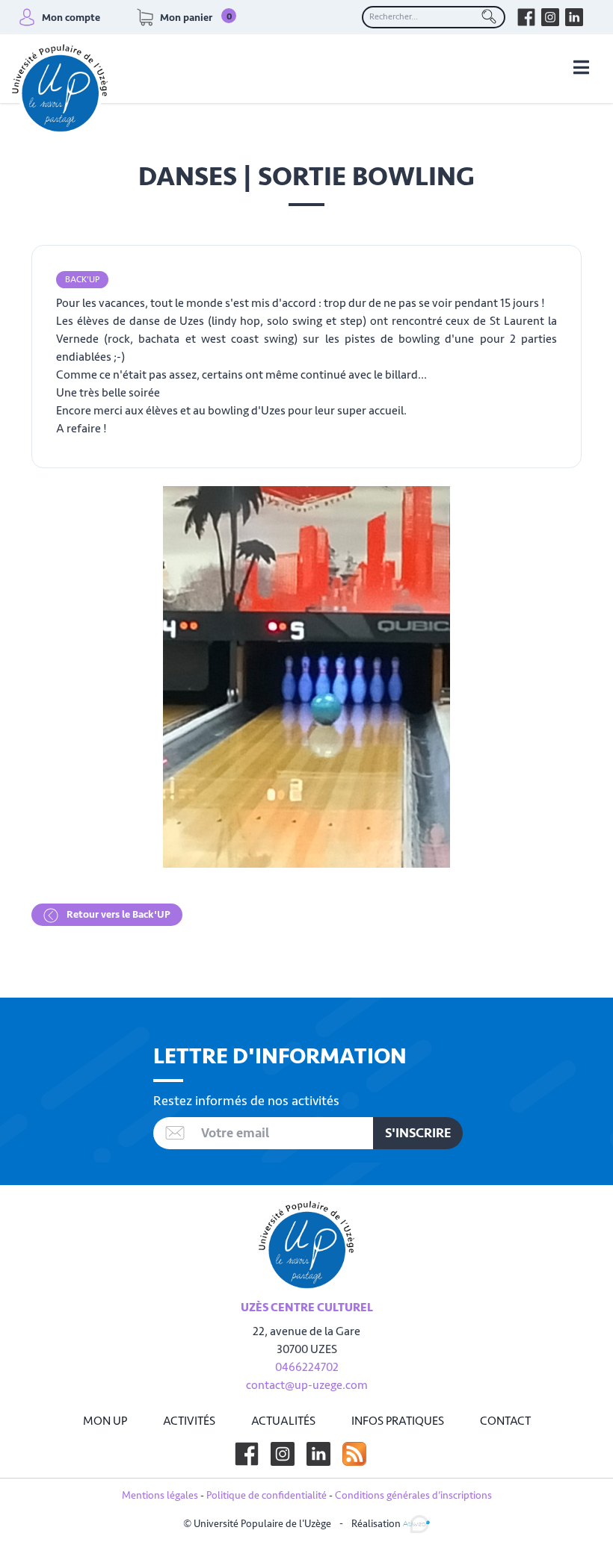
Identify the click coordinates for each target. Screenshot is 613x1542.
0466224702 (307, 1367)
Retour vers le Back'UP (117, 914)
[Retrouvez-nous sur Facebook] (526, 17)
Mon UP (105, 1421)
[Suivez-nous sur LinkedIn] (318, 1454)
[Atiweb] (416, 1523)
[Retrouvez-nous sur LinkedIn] (574, 17)
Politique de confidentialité (266, 1495)
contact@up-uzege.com (307, 1385)
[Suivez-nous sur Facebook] (247, 1454)
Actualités (283, 1421)
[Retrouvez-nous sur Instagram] (550, 17)
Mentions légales (160, 1495)
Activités (189, 1421)
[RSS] (354, 1454)
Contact (505, 1421)
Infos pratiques (397, 1421)
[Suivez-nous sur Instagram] (282, 1454)
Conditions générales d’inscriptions (413, 1495)
